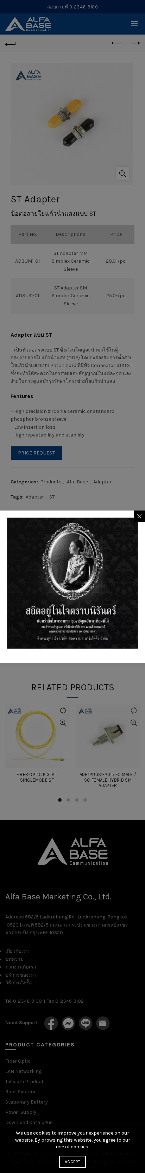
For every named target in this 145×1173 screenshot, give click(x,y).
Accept (72, 1161)
